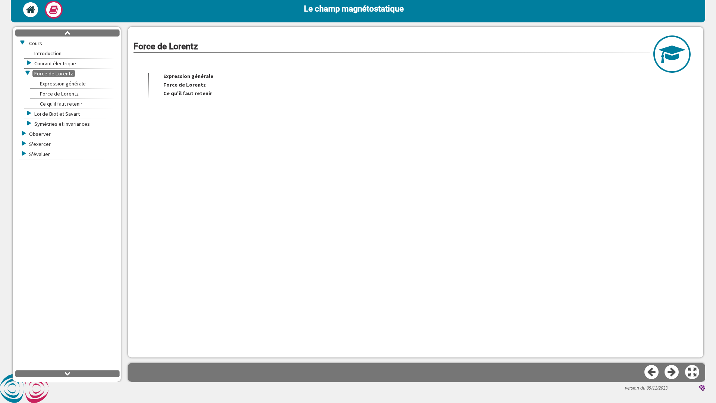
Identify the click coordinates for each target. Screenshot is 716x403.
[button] (692, 372)
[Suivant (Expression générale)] (672, 372)
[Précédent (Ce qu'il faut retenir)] (651, 372)
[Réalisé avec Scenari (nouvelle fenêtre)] (702, 388)
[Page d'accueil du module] (30, 9)
